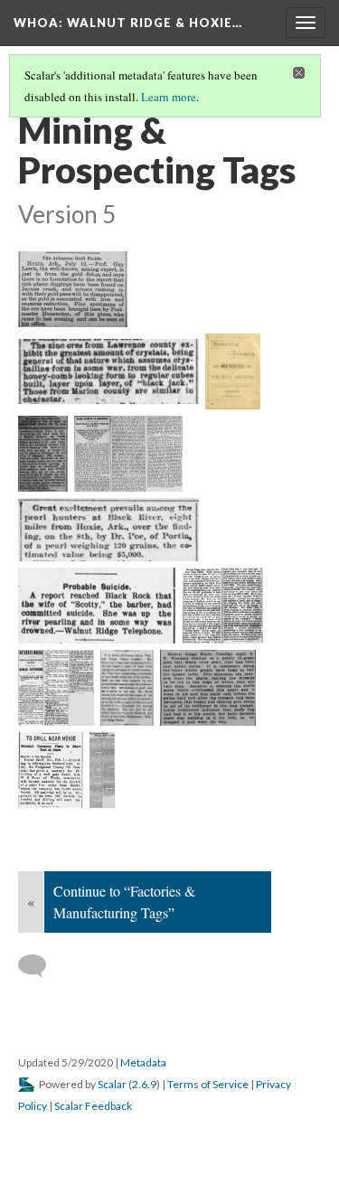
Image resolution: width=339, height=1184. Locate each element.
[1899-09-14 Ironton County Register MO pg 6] (108, 529)
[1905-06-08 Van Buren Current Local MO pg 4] (127, 688)
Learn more (168, 97)
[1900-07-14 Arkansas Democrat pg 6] (97, 606)
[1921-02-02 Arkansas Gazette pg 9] (50, 770)
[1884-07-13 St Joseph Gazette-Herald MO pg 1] (72, 289)
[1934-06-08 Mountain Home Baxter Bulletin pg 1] (102, 770)
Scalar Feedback (93, 1106)
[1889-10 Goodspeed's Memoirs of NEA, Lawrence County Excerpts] (232, 371)
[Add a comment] (40, 966)
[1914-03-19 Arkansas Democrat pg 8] (208, 688)
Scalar (112, 1084)
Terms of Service (208, 1084)
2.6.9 (144, 1084)
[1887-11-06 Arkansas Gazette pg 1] (108, 371)
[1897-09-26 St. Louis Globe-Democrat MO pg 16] (128, 454)
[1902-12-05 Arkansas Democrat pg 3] (56, 688)
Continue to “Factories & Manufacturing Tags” (124, 901)
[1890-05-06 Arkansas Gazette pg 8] (43, 454)
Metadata (143, 1062)
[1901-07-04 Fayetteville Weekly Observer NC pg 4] (223, 606)
